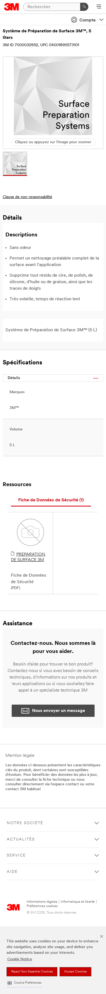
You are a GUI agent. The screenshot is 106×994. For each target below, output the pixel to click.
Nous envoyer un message (58, 711)
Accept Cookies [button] (75, 971)
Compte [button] (87, 20)
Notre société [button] (25, 823)
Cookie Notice (19, 959)
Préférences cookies (42, 906)
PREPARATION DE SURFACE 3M (28, 557)
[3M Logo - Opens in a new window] (11, 7)
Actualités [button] (21, 839)
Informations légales (42, 902)
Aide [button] (12, 872)
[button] (24, 983)
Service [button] (16, 856)
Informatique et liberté (78, 902)
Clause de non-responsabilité (27, 197)
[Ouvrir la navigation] (98, 7)
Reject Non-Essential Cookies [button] (32, 971)
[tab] (51, 500)
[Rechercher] (84, 7)
